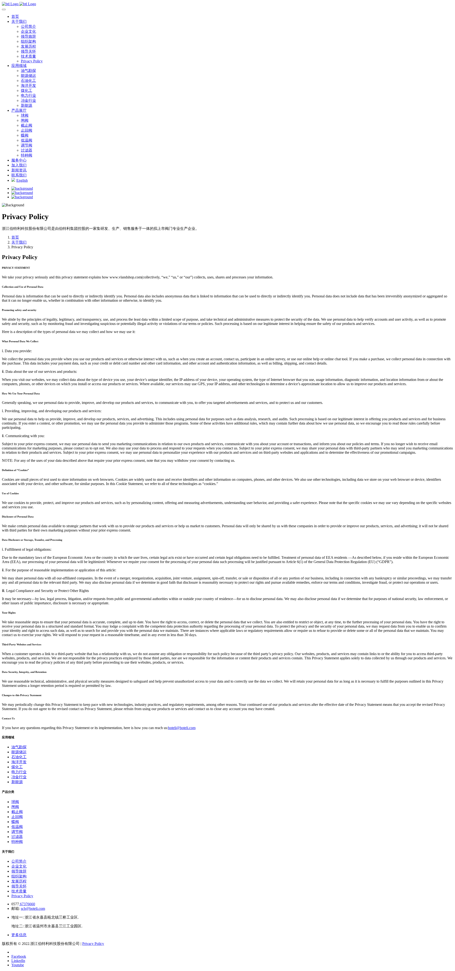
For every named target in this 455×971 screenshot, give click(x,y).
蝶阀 (24, 135)
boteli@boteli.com (182, 728)
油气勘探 (28, 71)
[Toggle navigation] (4, 9)
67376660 (27, 904)
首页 (15, 237)
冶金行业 (28, 100)
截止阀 (26, 125)
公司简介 (28, 26)
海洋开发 (28, 85)
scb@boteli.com (33, 908)
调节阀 (26, 145)
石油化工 (28, 81)
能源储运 (28, 76)
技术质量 (28, 56)
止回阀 (26, 130)
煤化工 (26, 90)
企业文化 (28, 31)
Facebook (18, 956)
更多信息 (19, 935)
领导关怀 (28, 51)
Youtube (17, 965)
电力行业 (28, 95)
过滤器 (26, 150)
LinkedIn (18, 961)
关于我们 (19, 242)
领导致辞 (28, 36)
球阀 (24, 115)
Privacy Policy (32, 61)
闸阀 (24, 120)
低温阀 (26, 140)
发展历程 (28, 46)
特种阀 (26, 155)
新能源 (26, 105)
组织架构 (28, 41)
